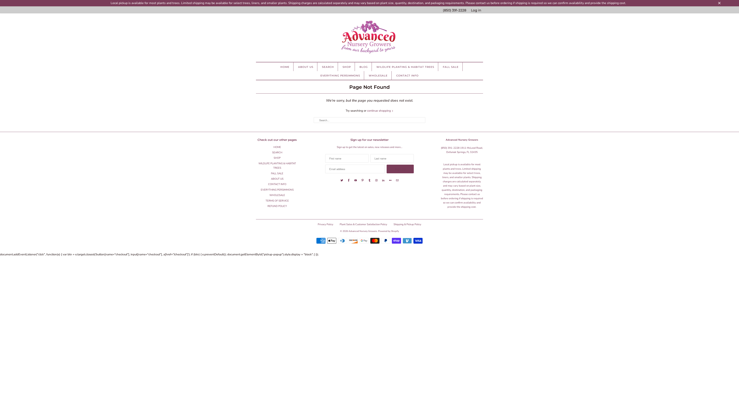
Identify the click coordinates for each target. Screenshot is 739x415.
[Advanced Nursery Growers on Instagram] (376, 180)
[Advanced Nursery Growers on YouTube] (355, 180)
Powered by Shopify (388, 231)
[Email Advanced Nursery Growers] (397, 180)
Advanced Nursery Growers (363, 231)
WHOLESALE (378, 75)
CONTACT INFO (407, 75)
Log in (476, 10)
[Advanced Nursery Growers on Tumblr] (369, 180)
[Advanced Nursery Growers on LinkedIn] (383, 180)
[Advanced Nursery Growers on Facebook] (348, 180)
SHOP (347, 66)
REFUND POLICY (277, 206)
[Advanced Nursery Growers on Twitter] (341, 180)
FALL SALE (451, 66)
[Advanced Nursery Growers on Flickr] (390, 180)
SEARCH (328, 66)
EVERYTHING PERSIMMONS (340, 75)
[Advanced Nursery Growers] (369, 38)
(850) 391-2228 (454, 10)
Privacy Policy (325, 224)
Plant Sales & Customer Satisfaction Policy (363, 224)
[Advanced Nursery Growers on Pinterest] (362, 180)
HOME (284, 66)
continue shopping (379, 111)
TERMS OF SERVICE (277, 201)
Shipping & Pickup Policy (407, 224)
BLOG (363, 66)
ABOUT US (305, 66)
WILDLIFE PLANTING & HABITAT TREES (405, 66)
